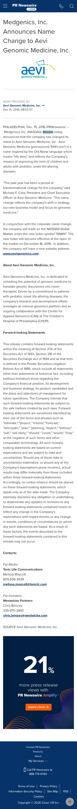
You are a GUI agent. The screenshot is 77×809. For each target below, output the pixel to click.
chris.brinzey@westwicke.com (25, 615)
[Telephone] (61, 6)
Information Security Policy (25, 791)
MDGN (48, 132)
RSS (65, 791)
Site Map (52, 791)
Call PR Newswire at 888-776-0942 (39, 772)
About (38, 756)
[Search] (72, 6)
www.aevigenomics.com (21, 253)
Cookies (39, 796)
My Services (37, 761)
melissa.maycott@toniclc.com (25, 584)
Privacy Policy (48, 786)
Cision (45, 803)
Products (38, 751)
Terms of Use (26, 786)
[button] (38, 69)
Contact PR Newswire (38, 747)
